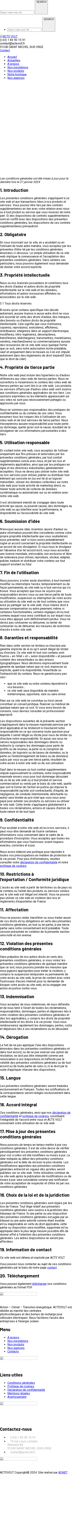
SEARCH (41, 2)
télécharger (39, 1284)
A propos (13, 1337)
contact (52, 1267)
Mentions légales (18, 1393)
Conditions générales (21, 1383)
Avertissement (16, 1397)
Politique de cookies (20, 1386)
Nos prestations (17, 1341)
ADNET (63, 1472)
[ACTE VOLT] (9, 36)
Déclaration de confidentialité (26, 1390)
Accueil (4, 172)
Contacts (13, 1351)
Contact (5, 50)
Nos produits (15, 1344)
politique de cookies (13, 866)
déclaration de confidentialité (38, 862)
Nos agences (16, 1348)
